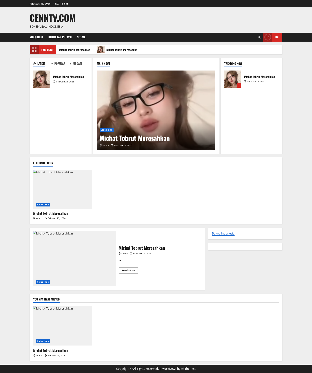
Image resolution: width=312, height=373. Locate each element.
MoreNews (169, 369)
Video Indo (36, 37)
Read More (130, 271)
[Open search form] (259, 37)
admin (105, 145)
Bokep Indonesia (223, 233)
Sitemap (82, 37)
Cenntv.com (52, 17)
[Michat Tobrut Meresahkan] (156, 110)
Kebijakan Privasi (60, 37)
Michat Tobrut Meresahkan (73, 50)
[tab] (42, 64)
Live (277, 37)
